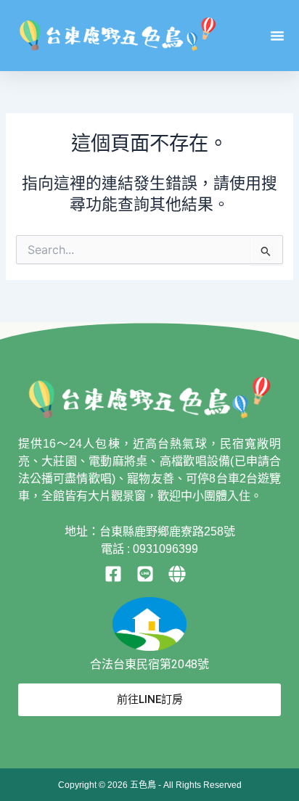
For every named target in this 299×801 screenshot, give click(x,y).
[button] (277, 35)
